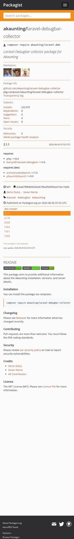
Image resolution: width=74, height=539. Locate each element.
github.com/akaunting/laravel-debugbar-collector (31, 88)
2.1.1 (7, 213)
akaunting (39, 197)
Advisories (9, 133)
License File (49, 386)
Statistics (7, 533)
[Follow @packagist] (61, 524)
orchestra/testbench (18, 172)
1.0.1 (7, 231)
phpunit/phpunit (16, 176)
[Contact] (53, 524)
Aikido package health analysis (21, 137)
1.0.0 (7, 235)
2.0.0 (7, 222)
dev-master (10, 209)
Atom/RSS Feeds (10, 527)
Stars (6, 118)
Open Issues (10, 121)
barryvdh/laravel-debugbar (22, 162)
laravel (12, 197)
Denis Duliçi (13, 192)
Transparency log (13, 95)
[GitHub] (68, 524)
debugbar (24, 197)
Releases (21, 317)
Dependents (10, 110)
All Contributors (17, 374)
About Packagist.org (12, 523)
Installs (7, 107)
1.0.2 (7, 227)
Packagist (12, 5)
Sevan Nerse (30, 192)
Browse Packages (11, 537)
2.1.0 (7, 218)
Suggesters (9, 114)
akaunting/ (15, 28)
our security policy (30, 350)
